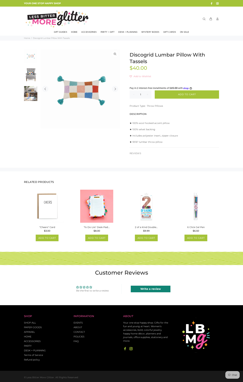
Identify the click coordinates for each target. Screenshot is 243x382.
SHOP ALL (30, 322)
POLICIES (79, 336)
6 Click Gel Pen (196, 227)
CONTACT (79, 331)
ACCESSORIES (32, 341)
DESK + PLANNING (35, 350)
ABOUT (78, 327)
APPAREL (29, 331)
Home (27, 38)
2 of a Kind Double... (146, 227)
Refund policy (32, 359)
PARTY (28, 345)
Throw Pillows (155, 105)
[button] (140, 76)
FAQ (76, 341)
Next (115, 89)
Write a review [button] (150, 288)
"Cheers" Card (47, 227)
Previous (45, 89)
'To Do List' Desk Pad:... (97, 227)
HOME (27, 336)
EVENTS (78, 322)
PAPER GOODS (33, 327)
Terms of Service (33, 355)
